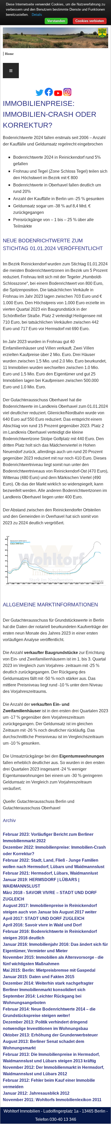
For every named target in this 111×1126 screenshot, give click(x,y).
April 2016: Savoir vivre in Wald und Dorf (42, 925)
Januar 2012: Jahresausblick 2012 (36, 1093)
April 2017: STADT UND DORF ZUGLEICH (43, 918)
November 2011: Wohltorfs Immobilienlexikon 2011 (52, 1100)
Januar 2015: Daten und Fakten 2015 (38, 977)
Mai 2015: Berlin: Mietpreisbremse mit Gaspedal (49, 970)
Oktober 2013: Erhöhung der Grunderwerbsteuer (50, 1035)
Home (9, 54)
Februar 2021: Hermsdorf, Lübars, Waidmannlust (50, 873)
